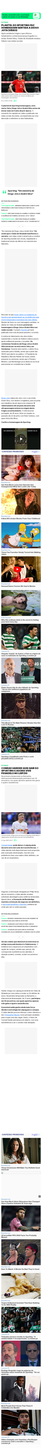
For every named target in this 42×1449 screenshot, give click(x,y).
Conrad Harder (7, 845)
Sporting (24, 330)
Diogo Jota (5, 398)
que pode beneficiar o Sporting (14, 904)
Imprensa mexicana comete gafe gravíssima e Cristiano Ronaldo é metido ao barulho (20, 208)
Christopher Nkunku (12, 1015)
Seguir (36, 17)
